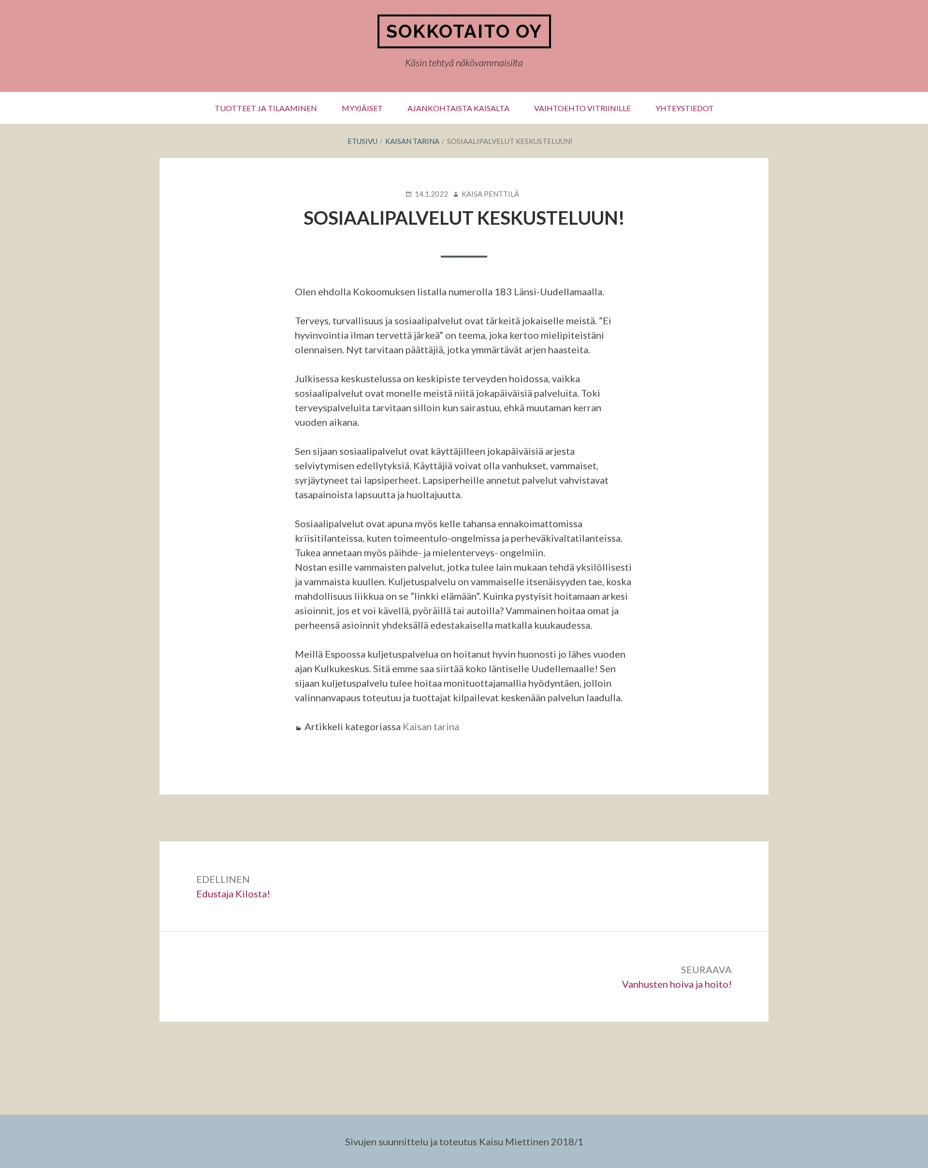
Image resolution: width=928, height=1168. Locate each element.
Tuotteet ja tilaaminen (266, 108)
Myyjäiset (362, 108)
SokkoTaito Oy (464, 31)
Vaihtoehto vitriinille (582, 108)
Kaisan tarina (431, 726)
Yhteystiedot (684, 108)
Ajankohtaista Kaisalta (458, 108)
